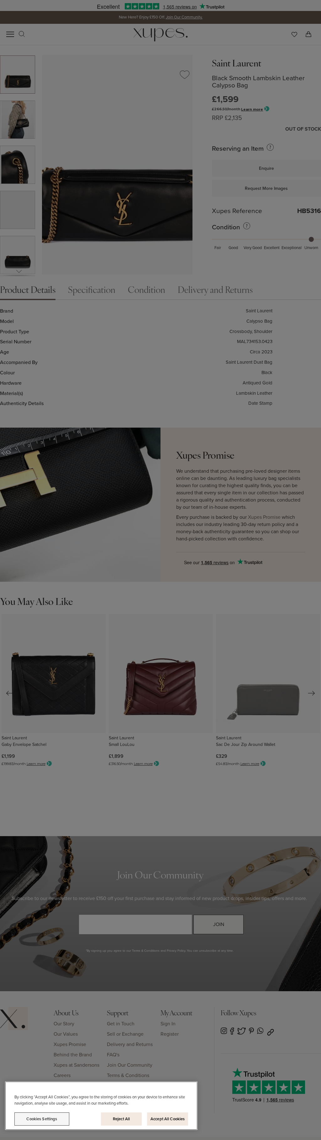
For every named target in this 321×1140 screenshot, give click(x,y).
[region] (101, 1105)
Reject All (121, 1119)
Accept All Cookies (167, 1119)
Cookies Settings (41, 1119)
